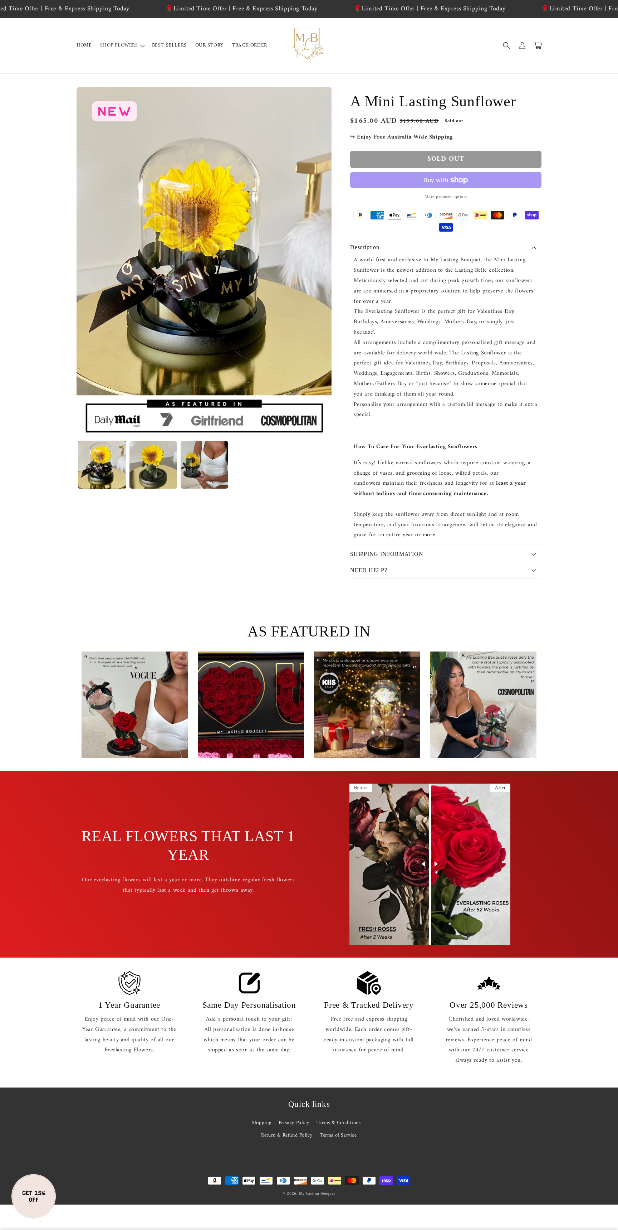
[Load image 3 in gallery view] (204, 465)
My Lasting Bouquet (317, 1193)
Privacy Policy (294, 1122)
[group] (135, 705)
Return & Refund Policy (286, 1135)
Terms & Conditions (339, 1122)
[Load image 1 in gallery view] (102, 465)
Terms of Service (338, 1135)
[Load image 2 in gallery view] (153, 465)
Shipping (261, 1122)
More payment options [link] (446, 197)
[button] (121, 45)
